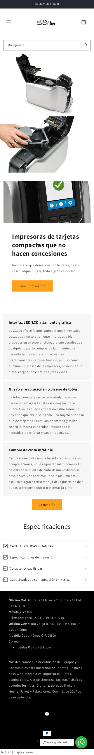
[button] (9, 22)
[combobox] (47, 45)
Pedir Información (33, 286)
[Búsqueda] (86, 45)
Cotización (47, 505)
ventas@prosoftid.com (34, 647)
